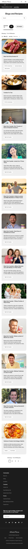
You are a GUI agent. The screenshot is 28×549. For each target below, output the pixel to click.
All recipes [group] (19, 26)
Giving (4, 478)
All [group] (11, 26)
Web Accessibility (19, 537)
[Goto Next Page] (21, 461)
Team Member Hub (7, 490)
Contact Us (5, 487)
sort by (11, 36)
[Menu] (25, 2)
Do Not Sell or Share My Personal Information (14, 543)
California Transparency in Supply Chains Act (14, 540)
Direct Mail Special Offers (8, 501)
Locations (5, 481)
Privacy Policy (11, 537)
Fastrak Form (5, 504)
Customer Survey (6, 498)
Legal (5, 537)
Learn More (16, 7)
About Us (5, 475)
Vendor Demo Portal (7, 493)
